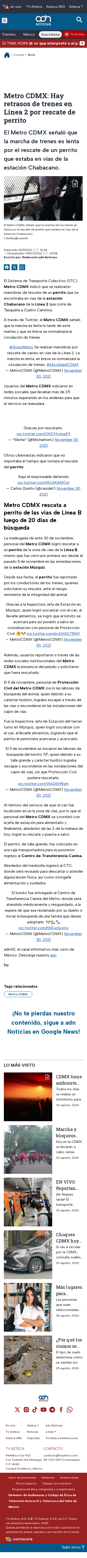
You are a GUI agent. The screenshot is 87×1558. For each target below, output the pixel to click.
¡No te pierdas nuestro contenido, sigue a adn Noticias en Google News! (43, 1022)
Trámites (9, 34)
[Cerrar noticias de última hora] (82, 43)
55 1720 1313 (52, 1460)
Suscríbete (50, 34)
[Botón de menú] (4, 20)
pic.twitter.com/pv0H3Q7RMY (53, 633)
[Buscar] (80, 20)
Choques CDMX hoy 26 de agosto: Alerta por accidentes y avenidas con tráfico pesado (69, 1237)
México (29, 34)
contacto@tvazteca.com (61, 1455)
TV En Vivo (77, 34)
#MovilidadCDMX (62, 364)
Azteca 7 (76, 7)
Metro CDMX (18, 994)
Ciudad (19, 55)
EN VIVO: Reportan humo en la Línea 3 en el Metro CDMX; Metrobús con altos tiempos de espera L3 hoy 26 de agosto (68, 1185)
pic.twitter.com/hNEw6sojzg (43, 928)
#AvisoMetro (21, 347)
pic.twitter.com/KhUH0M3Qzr (44, 482)
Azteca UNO (55, 7)
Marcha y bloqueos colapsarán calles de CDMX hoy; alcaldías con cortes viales (68, 1132)
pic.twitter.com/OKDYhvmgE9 (43, 433)
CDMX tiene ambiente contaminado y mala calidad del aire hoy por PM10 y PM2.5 (69, 1080)
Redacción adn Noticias (39, 257)
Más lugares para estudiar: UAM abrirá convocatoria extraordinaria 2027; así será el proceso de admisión (69, 1290)
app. (53, 955)
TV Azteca (34, 7)
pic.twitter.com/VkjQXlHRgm (43, 783)
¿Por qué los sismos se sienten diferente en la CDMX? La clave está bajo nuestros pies (69, 1343)
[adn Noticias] (43, 20)
